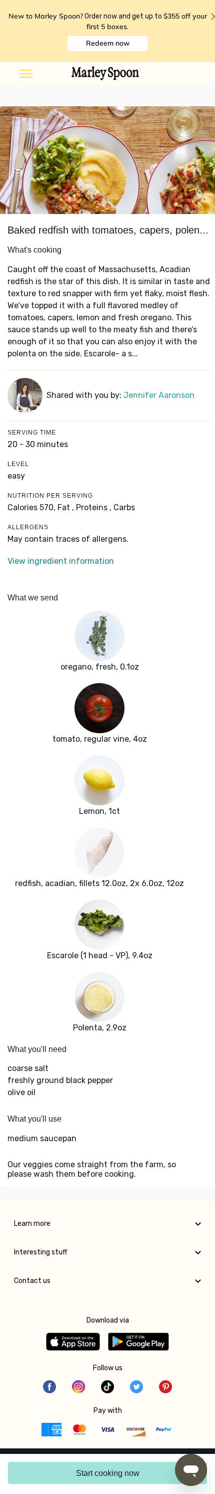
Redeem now (108, 43)
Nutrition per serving (50, 495)
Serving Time (32, 432)
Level (18, 464)
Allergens (28, 527)
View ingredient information (61, 561)
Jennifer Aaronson (159, 395)
